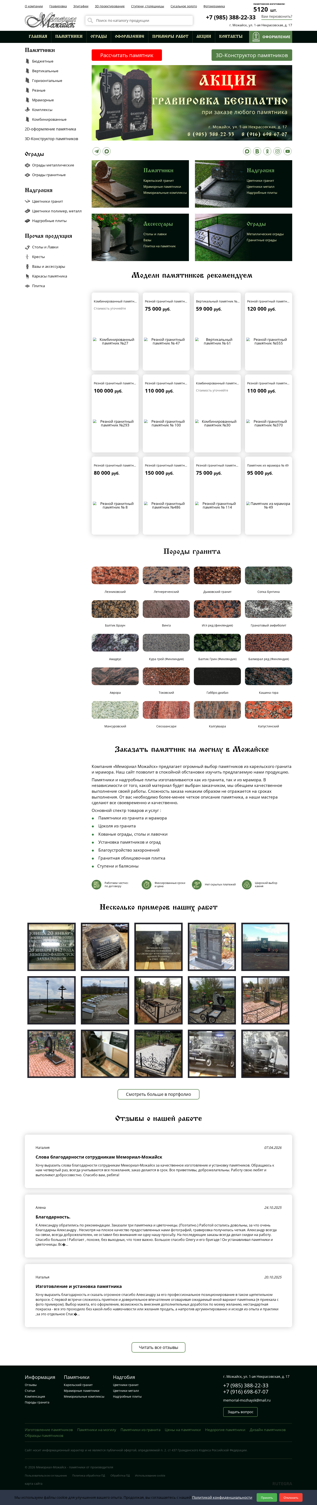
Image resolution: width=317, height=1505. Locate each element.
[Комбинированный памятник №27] (115, 340)
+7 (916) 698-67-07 (245, 1391)
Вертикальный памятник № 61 (219, 301)
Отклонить (291, 1497)
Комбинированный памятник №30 (221, 383)
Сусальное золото (184, 6)
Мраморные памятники (162, 186)
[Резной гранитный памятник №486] (166, 505)
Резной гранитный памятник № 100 (171, 383)
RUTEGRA (282, 1483)
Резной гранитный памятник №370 (273, 383)
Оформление (129, 37)
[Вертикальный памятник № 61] (217, 340)
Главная (38, 37)
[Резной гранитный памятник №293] (115, 422)
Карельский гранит (158, 180)
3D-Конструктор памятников (252, 55)
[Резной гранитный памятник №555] (268, 340)
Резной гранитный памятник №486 (171, 465)
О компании (34, 6)
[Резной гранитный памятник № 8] (115, 505)
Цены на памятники (183, 1429)
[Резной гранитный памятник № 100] (166, 422)
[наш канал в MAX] (247, 152)
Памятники (69, 37)
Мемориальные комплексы (165, 192)
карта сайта (33, 1484)
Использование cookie (150, 1475)
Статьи (30, 1390)
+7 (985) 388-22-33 (231, 17)
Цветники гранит (260, 180)
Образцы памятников (44, 1435)
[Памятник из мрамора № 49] (268, 505)
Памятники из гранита (140, 1429)
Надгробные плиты (262, 192)
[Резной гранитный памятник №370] (268, 422)
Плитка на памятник (159, 246)
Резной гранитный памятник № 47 (170, 301)
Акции (203, 37)
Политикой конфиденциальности (222, 1497)
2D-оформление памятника (50, 129)
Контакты (231, 37)
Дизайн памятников (268, 1429)
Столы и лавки (155, 234)
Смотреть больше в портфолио (158, 1094)
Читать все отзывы (158, 1347)
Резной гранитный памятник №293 (120, 383)
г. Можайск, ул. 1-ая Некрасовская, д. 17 (260, 25)
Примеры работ (170, 37)
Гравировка (58, 6)
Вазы (147, 240)
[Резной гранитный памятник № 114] (217, 505)
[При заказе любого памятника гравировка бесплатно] (192, 102)
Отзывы (31, 1385)
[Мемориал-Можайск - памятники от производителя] (51, 19)
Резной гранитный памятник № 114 (222, 465)
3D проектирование (110, 6)
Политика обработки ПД (88, 1475)
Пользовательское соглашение (46, 1475)
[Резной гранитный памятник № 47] (166, 340)
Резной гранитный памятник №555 (273, 301)
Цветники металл (261, 186)
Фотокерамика (214, 6)
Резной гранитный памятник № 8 (119, 465)
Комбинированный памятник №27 (119, 301)
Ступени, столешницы (147, 6)
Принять (267, 1497)
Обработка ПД (120, 1475)
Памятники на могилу (96, 1429)
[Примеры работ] (51, 946)
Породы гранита (37, 1402)
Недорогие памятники (225, 1429)
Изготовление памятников (49, 1429)
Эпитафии (80, 6)
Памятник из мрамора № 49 (268, 465)
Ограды (99, 37)
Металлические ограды (265, 234)
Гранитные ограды (262, 240)
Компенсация (35, 1396)
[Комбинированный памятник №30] (217, 422)
